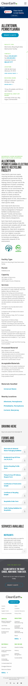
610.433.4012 (11, 58)
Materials (4, 644)
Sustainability (18, 658)
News (16, 606)
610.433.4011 (13, 56)
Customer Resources (20, 611)
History (17, 650)
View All (17, 639)
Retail (16, 635)
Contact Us (14, 602)
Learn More (14, 15)
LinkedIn (14, 683)
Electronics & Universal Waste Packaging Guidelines (12, 449)
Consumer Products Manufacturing (19, 627)
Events (3, 608)
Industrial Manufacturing (19, 631)
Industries (18, 618)
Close (3, 7)
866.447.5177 (8, 62)
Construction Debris (5, 655)
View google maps (10, 73)
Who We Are (18, 644)
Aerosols (3, 647)
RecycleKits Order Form (11, 501)
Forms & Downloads (6, 613)
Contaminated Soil (6, 663)
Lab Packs (4, 625)
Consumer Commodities (5, 659)
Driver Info (8, 84)
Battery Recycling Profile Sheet (11, 467)
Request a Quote (10, 35)
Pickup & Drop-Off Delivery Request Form (12, 476)
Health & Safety (19, 647)
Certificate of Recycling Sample (11, 493)
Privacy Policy (18, 613)
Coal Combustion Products (6, 651)
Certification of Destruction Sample (12, 485)
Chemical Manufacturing (19, 622)
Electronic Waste (6, 669)
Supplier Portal (5, 611)
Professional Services (5, 632)
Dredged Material (6, 666)
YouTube (21, 683)
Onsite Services (5, 628)
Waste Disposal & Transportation (6, 621)
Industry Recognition (18, 654)
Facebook (7, 683)
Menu (25, 3)
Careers (3, 606)
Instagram (10, 683)
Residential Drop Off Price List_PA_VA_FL (12, 458)
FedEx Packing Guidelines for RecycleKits (13, 509)
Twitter (17, 683)
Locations (17, 608)
